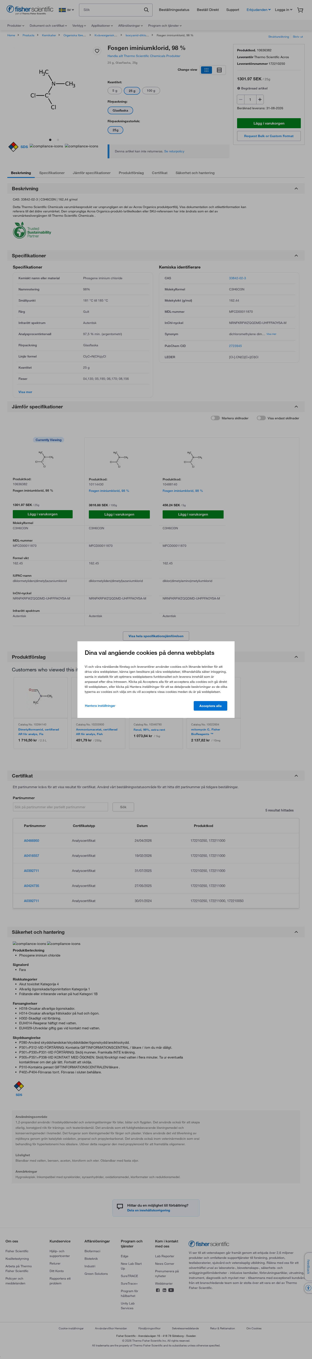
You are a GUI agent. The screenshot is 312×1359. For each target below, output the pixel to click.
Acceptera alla (210, 706)
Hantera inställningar (100, 706)
